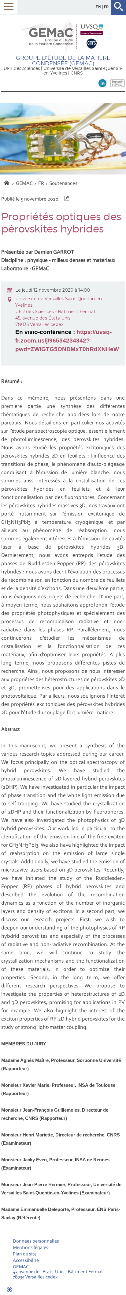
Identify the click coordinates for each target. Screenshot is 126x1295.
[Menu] (8, 7)
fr (106, 7)
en (99, 7)
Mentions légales (30, 1247)
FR (41, 183)
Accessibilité (26, 1260)
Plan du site (25, 1254)
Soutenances (63, 183)
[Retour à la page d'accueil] (63, 37)
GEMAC (24, 183)
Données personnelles (36, 1241)
